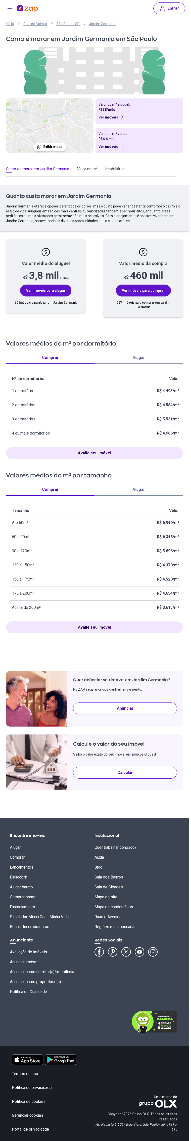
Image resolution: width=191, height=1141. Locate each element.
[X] (126, 952)
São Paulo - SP (68, 24)
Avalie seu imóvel (94, 453)
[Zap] (34, 8)
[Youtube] (139, 952)
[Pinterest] (112, 952)
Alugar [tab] (139, 357)
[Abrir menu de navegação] (10, 8)
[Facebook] (99, 952)
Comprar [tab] (50, 357)
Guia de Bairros (35, 24)
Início (10, 24)
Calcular (125, 772)
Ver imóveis (108, 117)
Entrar (173, 8)
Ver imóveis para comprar (143, 291)
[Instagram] (153, 952)
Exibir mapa (52, 147)
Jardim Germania (102, 24)
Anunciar (125, 708)
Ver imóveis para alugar (45, 291)
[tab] (37, 170)
